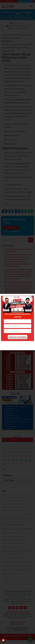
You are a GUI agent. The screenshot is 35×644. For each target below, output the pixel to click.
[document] (17, 322)
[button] (32, 296)
